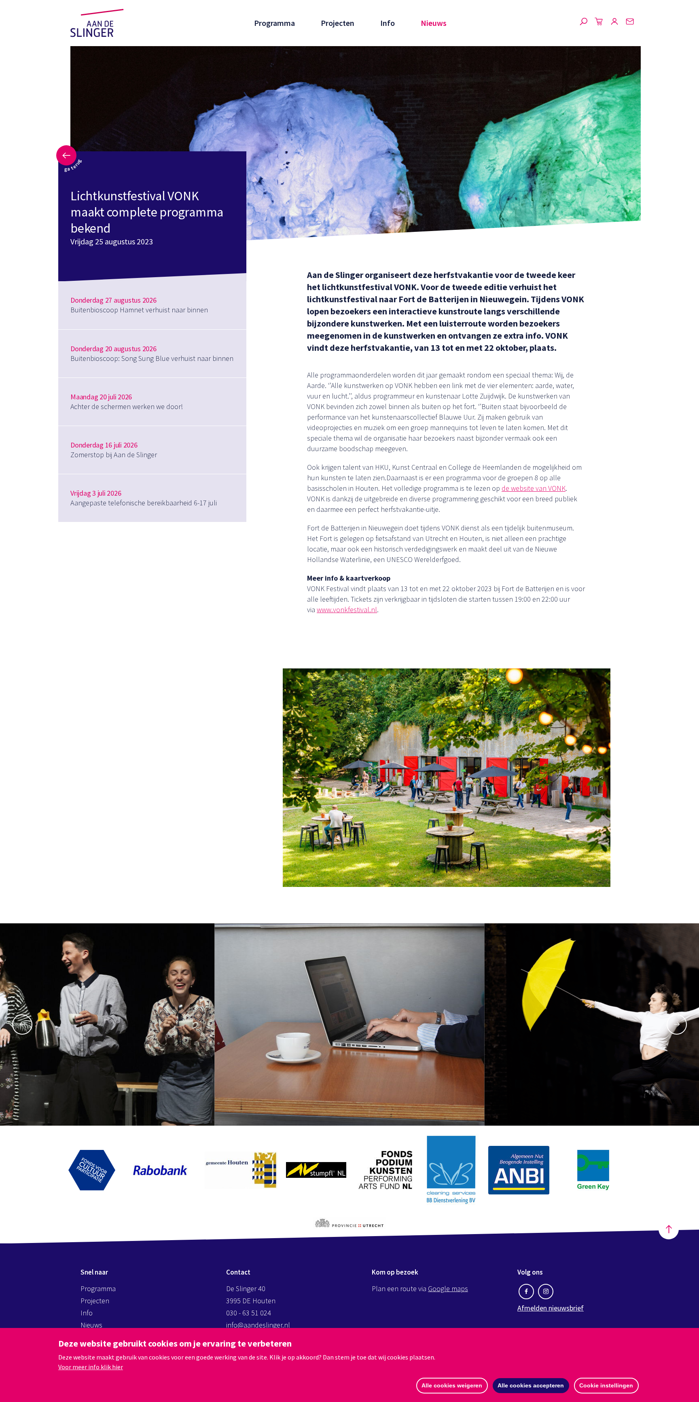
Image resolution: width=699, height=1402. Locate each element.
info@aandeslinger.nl (258, 1325)
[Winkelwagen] (599, 23)
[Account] (614, 23)
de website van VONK (534, 488)
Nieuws (434, 23)
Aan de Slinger (97, 23)
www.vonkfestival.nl (347, 609)
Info (387, 23)
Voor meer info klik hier (90, 1367)
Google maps (448, 1288)
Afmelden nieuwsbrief (550, 1308)
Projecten (337, 23)
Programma (274, 23)
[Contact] (630, 23)
